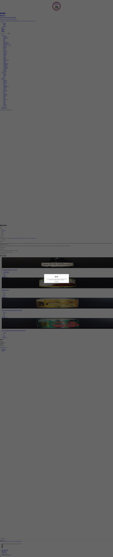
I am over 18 (56, 281)
